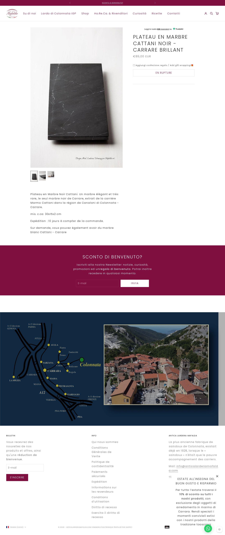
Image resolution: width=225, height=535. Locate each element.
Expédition (99, 482)
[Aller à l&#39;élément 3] (50, 174)
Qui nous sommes (105, 442)
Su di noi (29, 13)
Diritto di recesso (104, 507)
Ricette (157, 13)
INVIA (135, 283)
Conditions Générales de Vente (102, 452)
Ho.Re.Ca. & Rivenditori (111, 13)
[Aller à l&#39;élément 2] (42, 176)
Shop (85, 13)
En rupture (164, 73)
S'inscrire (17, 477)
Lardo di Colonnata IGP (58, 13)
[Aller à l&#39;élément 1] (34, 176)
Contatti (173, 13)
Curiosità (139, 13)
